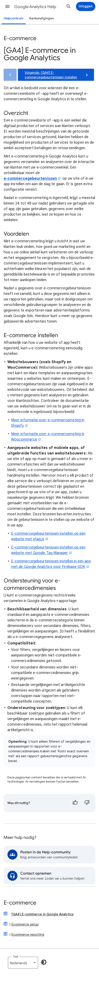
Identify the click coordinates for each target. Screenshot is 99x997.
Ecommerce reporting (28, 934)
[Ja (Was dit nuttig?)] (75, 803)
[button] (7, 6)
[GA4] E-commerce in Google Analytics (43, 914)
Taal (15, 956)
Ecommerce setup (25, 924)
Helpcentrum (13, 18)
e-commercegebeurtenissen (30, 178)
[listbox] (23, 963)
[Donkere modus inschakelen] (43, 962)
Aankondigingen (41, 18)
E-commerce (20, 903)
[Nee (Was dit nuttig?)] (87, 803)
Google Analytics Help (35, 6)
